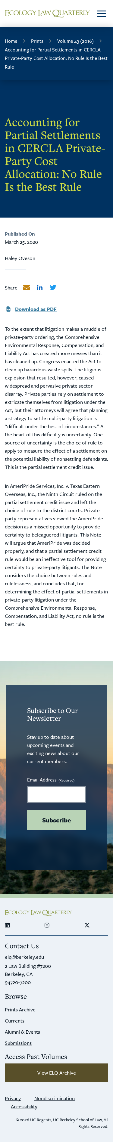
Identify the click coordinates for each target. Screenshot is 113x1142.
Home (11, 41)
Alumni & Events (22, 1031)
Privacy (13, 1098)
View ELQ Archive (56, 1072)
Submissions (18, 1043)
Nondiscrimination (54, 1098)
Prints (37, 41)
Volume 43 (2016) (75, 41)
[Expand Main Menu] (101, 13)
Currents (14, 1020)
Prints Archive (20, 1009)
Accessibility (24, 1106)
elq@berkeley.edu (24, 957)
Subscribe (56, 820)
